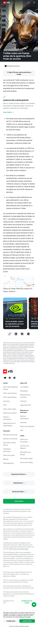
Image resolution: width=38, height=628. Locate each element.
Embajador (24, 391)
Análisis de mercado (10, 439)
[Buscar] (28, 2)
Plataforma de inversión (25, 396)
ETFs (5, 405)
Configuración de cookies (26, 602)
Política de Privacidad (24, 440)
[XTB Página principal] (6, 2)
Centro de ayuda (9, 455)
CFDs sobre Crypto (9, 409)
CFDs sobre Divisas (10, 393)
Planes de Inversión (10, 413)
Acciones (6, 401)
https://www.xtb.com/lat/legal (18, 549)
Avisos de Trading (26, 462)
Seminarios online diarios (9, 444)
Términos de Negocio (24, 447)
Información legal (26, 458)
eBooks (5, 459)
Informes (23, 422)
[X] (28, 334)
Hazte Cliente (19, 501)
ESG (21, 430)
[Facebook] (22, 334)
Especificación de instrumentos (9, 424)
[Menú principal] (34, 2)
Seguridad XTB (25, 405)
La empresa (24, 387)
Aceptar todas (27, 621)
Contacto (23, 401)
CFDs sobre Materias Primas (10, 388)
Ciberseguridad (8, 463)
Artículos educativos (10, 435)
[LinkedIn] (16, 334)
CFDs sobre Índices (10, 397)
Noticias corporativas (24, 417)
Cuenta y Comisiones (7, 418)
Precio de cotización (27, 426)
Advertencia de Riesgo (25, 453)
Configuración (10, 621)
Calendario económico (7, 450)
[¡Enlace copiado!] (9, 334)
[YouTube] (5, 378)
